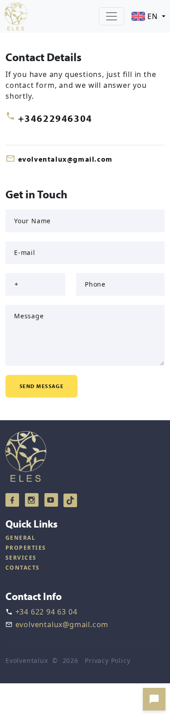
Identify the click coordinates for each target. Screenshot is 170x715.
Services (21, 557)
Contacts (22, 567)
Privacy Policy (107, 660)
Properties (25, 548)
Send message (41, 386)
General (20, 538)
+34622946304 (55, 118)
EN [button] (152, 16)
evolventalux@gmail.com (65, 158)
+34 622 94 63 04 (46, 612)
